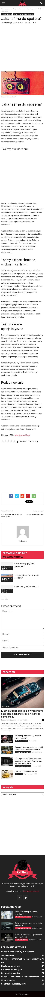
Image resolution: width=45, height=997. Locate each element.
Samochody (5, 707)
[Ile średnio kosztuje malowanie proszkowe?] (7, 915)
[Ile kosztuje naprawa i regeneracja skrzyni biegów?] (7, 739)
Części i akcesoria (7, 14)
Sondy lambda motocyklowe (13, 984)
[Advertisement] (22, 48)
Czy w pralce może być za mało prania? (11, 515)
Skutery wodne (8, 980)
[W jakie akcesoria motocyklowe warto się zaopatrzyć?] (7, 937)
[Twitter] (25, 897)
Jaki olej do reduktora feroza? (26, 771)
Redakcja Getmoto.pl (8, 720)
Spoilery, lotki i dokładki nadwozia (23, 14)
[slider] (8, 441)
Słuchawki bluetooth (10, 966)
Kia (2, 962)
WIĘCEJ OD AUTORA (13, 557)
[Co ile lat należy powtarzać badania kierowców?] (7, 926)
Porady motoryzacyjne (23, 752)
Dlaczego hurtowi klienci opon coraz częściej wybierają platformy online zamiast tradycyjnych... (28, 761)
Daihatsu (19, 774)
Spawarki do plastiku (10, 973)
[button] (41, 3)
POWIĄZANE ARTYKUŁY (15, 553)
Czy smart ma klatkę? (35, 514)
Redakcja (8, 23)
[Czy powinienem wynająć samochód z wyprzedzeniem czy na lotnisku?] (7, 750)
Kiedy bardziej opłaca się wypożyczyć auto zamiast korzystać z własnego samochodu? (22, 713)
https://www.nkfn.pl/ (22, 435)
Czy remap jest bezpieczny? (26, 586)
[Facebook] (19, 897)
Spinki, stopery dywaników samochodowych (21, 959)
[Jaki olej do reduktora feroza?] (7, 774)
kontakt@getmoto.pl (31, 891)
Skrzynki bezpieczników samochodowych (20, 977)
